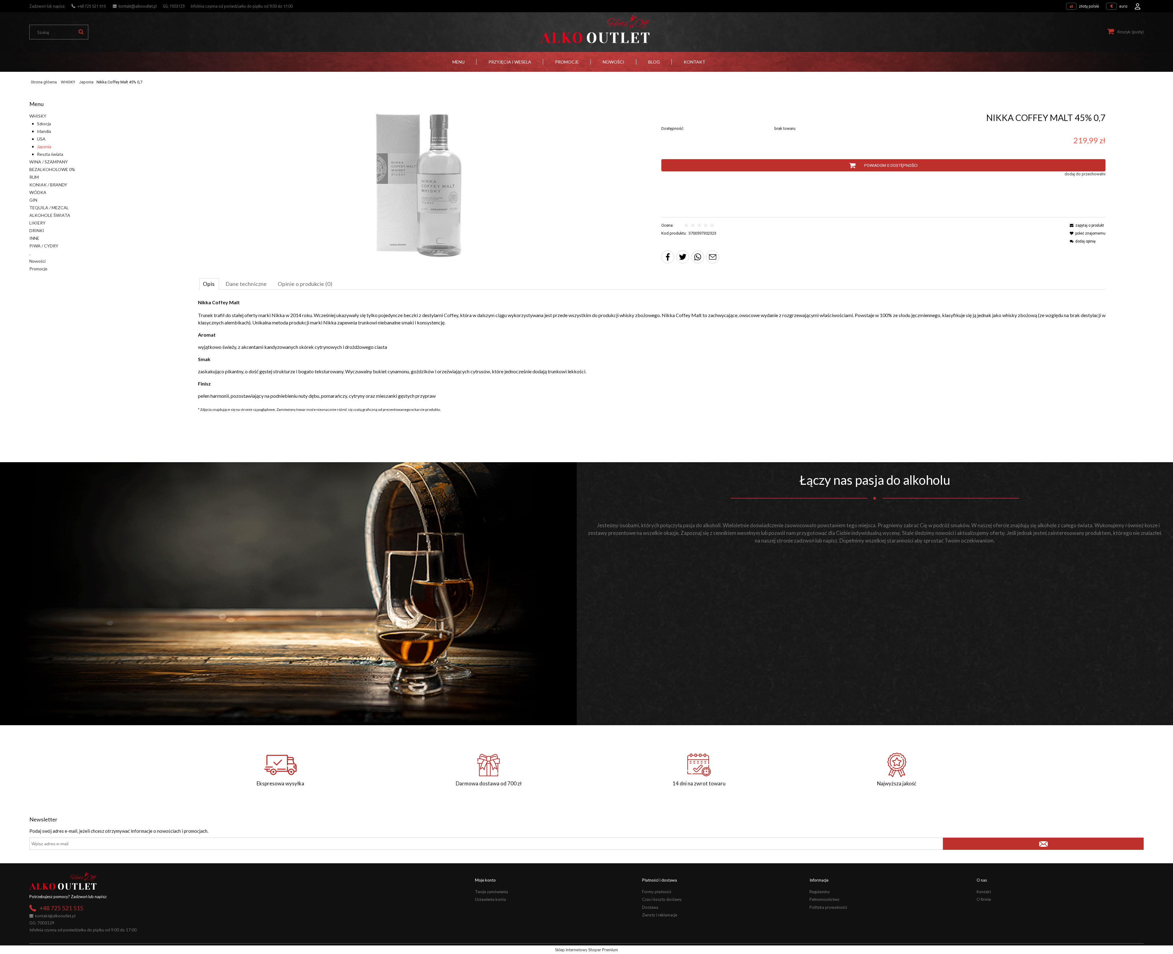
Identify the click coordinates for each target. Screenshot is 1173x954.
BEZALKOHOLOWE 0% (52, 169)
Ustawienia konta (490, 899)
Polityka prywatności (828, 907)
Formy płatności (656, 891)
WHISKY (37, 116)
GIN (33, 200)
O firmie (984, 899)
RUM (34, 177)
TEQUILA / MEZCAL (49, 207)
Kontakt (984, 891)
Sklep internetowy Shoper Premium (586, 949)
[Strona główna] (594, 29)
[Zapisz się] (1043, 844)
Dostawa (650, 907)
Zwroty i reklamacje (659, 914)
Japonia (44, 146)
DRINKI (36, 230)
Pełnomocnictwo (824, 899)
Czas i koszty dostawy (662, 899)
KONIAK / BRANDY (48, 184)
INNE (34, 238)
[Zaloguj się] (1138, 5)
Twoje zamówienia (491, 891)
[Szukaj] (81, 32)
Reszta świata (50, 154)
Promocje (38, 268)
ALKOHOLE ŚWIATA (49, 215)
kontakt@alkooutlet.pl (138, 6)
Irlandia (44, 131)
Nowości (37, 261)
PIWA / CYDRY (43, 245)
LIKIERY (37, 222)
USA (41, 138)
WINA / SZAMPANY (48, 161)
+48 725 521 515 (91, 6)
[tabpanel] (651, 349)
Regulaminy (819, 891)
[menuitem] (458, 62)
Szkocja (44, 123)
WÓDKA (37, 192)
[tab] (209, 283)
